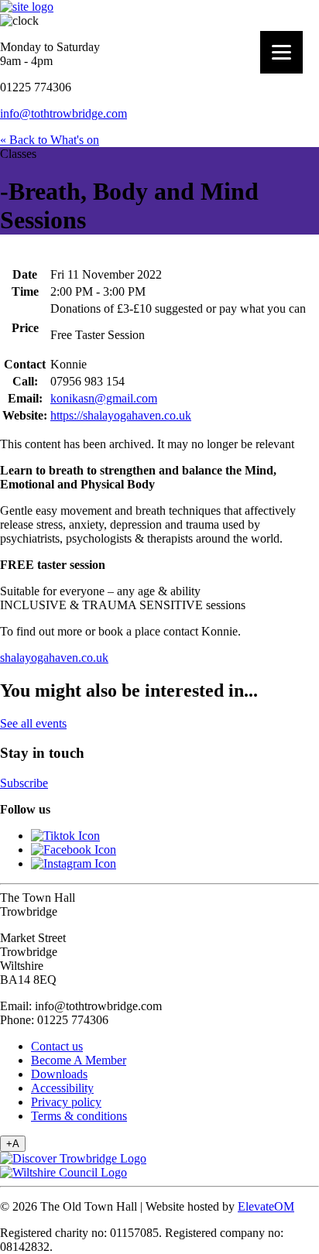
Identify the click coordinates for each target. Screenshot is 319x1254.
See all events (33, 723)
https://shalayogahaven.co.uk (120, 415)
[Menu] (281, 52)
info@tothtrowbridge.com (63, 113)
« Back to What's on (49, 139)
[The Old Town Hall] (26, 6)
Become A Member (78, 1060)
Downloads (59, 1074)
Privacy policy (66, 1101)
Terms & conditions (79, 1115)
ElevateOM (266, 1206)
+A (12, 1144)
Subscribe (24, 783)
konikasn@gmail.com (103, 398)
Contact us (57, 1046)
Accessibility (62, 1088)
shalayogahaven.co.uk (54, 657)
